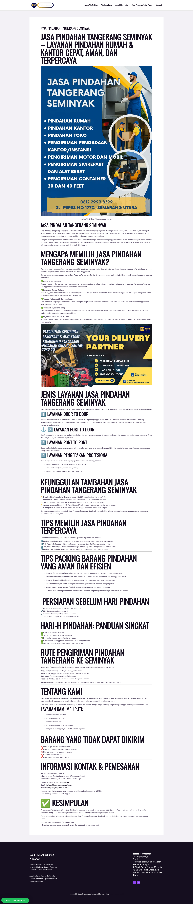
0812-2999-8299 (62, 782)
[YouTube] (138, 882)
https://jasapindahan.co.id (58, 788)
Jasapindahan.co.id (116, 894)
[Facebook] (134, 882)
